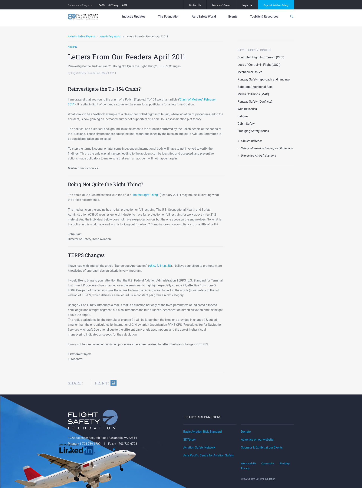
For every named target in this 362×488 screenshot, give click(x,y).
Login (245, 5)
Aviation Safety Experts (81, 36)
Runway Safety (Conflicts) (255, 101)
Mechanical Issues (250, 72)
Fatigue (243, 116)
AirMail (72, 46)
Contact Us (195, 5)
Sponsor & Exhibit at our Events (262, 447)
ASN (124, 5)
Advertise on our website (257, 439)
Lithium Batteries (251, 141)
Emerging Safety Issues (253, 131)
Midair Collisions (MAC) (253, 94)
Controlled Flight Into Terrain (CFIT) (261, 57)
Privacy (245, 468)
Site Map (284, 463)
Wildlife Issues (247, 109)
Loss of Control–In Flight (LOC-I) (259, 65)
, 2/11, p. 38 (160, 266)
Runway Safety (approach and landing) (264, 79)
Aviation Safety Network (199, 447)
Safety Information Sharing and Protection (267, 148)
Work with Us (248, 463)
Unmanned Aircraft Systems (258, 155)
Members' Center (221, 5)
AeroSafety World (110, 36)
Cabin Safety (246, 123)
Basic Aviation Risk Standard (202, 431)
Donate (246, 431)
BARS (102, 5)
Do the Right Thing (145, 195)
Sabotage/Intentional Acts (255, 87)
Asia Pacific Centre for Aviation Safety (208, 455)
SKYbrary (113, 5)
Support (276, 5)
